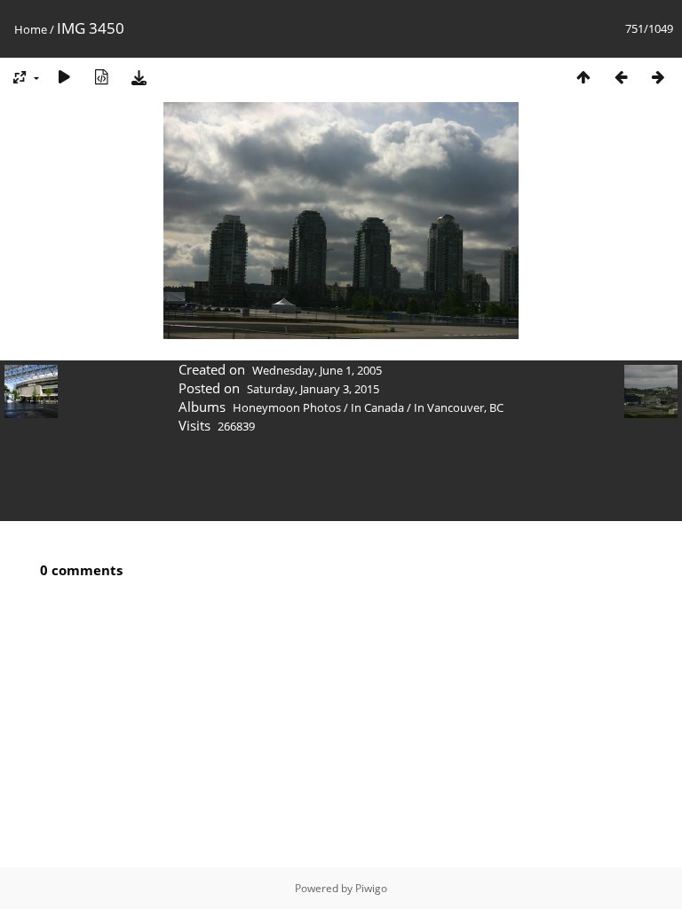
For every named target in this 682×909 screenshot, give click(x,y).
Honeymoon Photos (287, 407)
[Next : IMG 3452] (658, 77)
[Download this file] (138, 77)
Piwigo (371, 888)
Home (30, 29)
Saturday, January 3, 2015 (313, 389)
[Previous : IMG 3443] (620, 77)
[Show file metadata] (101, 77)
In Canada (377, 407)
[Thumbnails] (583, 77)
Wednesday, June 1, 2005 (317, 370)
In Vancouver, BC (459, 407)
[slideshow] (64, 77)
